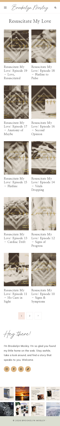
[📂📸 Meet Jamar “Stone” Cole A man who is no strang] (53, 394)
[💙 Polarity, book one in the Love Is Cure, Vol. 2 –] (7, 394)
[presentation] (16, 46)
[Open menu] (5, 7)
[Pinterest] (21, 369)
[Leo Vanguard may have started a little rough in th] (38, 394)
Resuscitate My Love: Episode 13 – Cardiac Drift (15, 238)
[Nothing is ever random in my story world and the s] (22, 409)
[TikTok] (28, 369)
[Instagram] (7, 369)
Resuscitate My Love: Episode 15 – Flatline (15, 182)
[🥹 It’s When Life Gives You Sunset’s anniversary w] (22, 394)
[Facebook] (14, 369)
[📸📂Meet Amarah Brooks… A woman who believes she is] (38, 409)
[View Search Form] (55, 8)
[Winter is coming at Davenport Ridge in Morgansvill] (53, 409)
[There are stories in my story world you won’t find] (7, 409)
